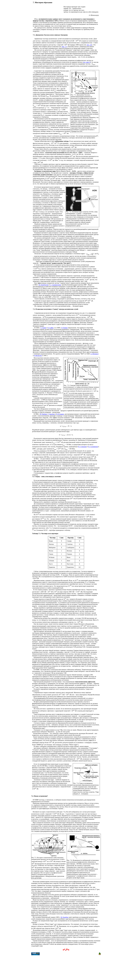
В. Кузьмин (60, 414)
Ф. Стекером (82, 446)
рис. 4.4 (89, 45)
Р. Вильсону (38, 355)
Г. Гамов (43, 328)
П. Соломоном (93, 446)
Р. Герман (64, 328)
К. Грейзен (43, 414)
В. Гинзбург (65, 917)
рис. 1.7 (64, 46)
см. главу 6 (86, 62)
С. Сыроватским (55, 285)
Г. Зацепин (51, 414)
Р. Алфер (51, 328)
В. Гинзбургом (43, 285)
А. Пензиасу (94, 354)
